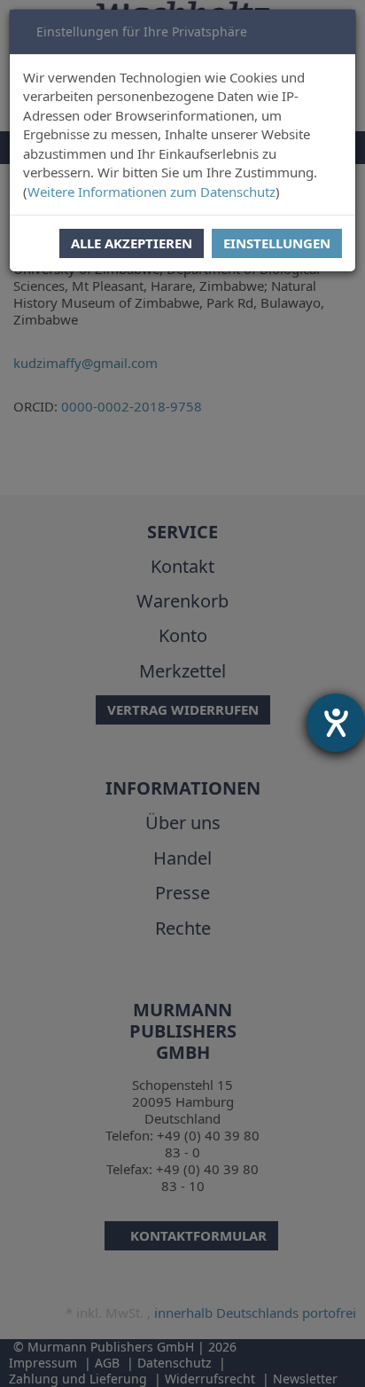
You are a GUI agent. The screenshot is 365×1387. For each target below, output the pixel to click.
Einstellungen (276, 243)
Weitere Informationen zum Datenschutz (151, 191)
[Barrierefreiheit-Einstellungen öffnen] (336, 723)
